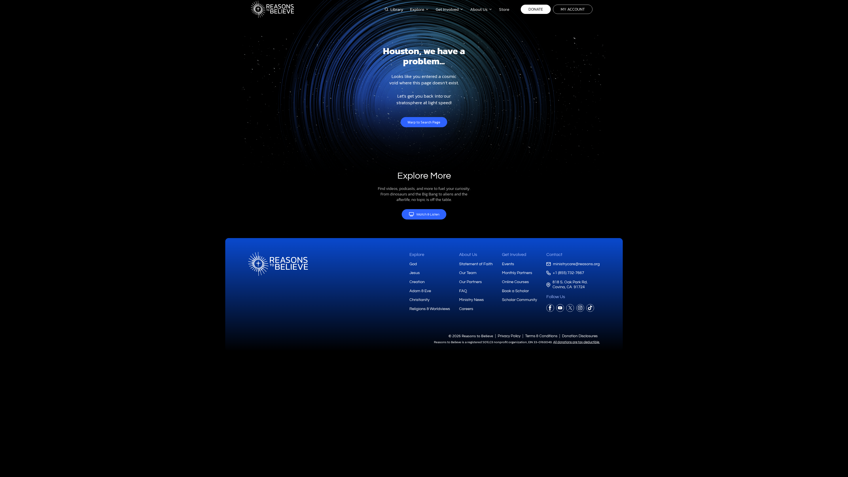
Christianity (419, 300)
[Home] (278, 264)
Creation (417, 282)
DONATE (535, 9)
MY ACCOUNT (573, 9)
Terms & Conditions (541, 336)
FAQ (463, 291)
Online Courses (515, 282)
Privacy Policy (509, 336)
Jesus (414, 273)
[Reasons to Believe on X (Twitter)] (570, 308)
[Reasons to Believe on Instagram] (580, 308)
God (413, 264)
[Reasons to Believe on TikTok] (590, 308)
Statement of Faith (476, 264)
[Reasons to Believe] (272, 9)
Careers (466, 309)
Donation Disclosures (580, 336)
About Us (468, 254)
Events (508, 264)
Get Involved (514, 254)
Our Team (468, 273)
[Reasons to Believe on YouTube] (560, 308)
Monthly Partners (517, 273)
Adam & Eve (420, 291)
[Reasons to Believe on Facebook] (550, 308)
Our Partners (470, 282)
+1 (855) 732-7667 (568, 273)
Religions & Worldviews (429, 309)
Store (504, 9)
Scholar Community (519, 300)
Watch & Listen (427, 214)
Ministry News (471, 300)
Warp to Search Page (423, 122)
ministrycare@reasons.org (576, 264)
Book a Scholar (515, 291)
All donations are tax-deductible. (576, 342)
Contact (554, 254)
